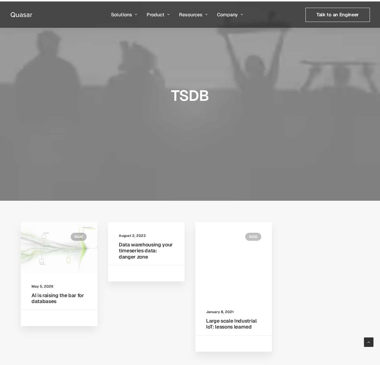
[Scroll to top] (368, 342)
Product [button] (155, 15)
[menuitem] (124, 14)
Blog (79, 237)
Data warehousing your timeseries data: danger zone (146, 250)
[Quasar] (21, 14)
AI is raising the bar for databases (57, 298)
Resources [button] (190, 15)
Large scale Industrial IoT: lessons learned (231, 324)
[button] (59, 247)
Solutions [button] (121, 15)
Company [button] (227, 15)
